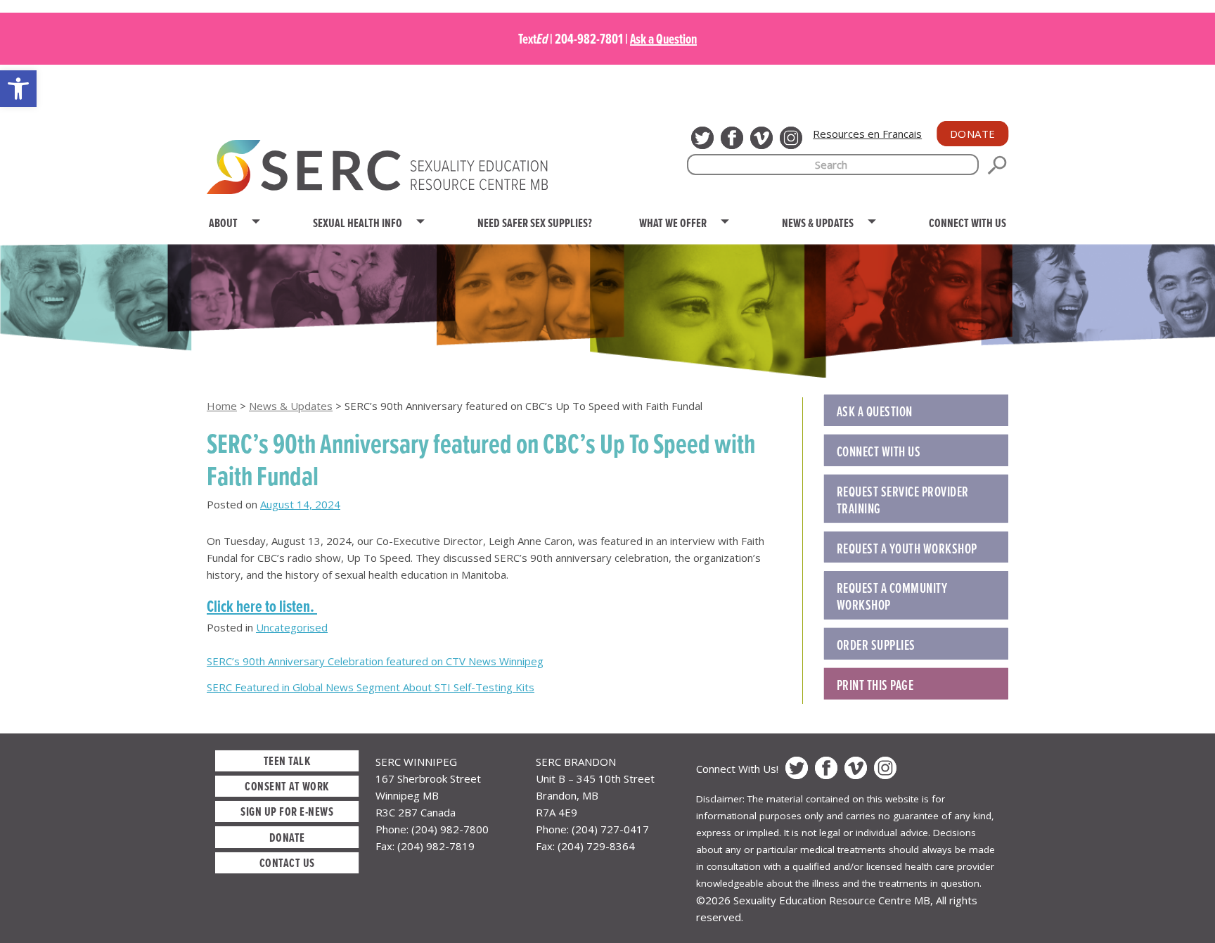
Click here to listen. (262, 605)
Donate (973, 134)
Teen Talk (287, 760)
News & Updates (291, 406)
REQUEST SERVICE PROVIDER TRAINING (903, 500)
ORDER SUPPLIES (876, 645)
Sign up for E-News (286, 811)
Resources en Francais (867, 134)
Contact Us (287, 862)
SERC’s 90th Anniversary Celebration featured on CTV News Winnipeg (375, 661)
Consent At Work (287, 786)
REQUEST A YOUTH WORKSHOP (907, 548)
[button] (18, 88)
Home (222, 406)
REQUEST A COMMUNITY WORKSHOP (892, 596)
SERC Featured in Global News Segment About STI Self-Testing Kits (370, 687)
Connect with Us (879, 451)
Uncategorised (292, 627)
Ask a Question (663, 39)
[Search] (997, 165)
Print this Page (875, 685)
